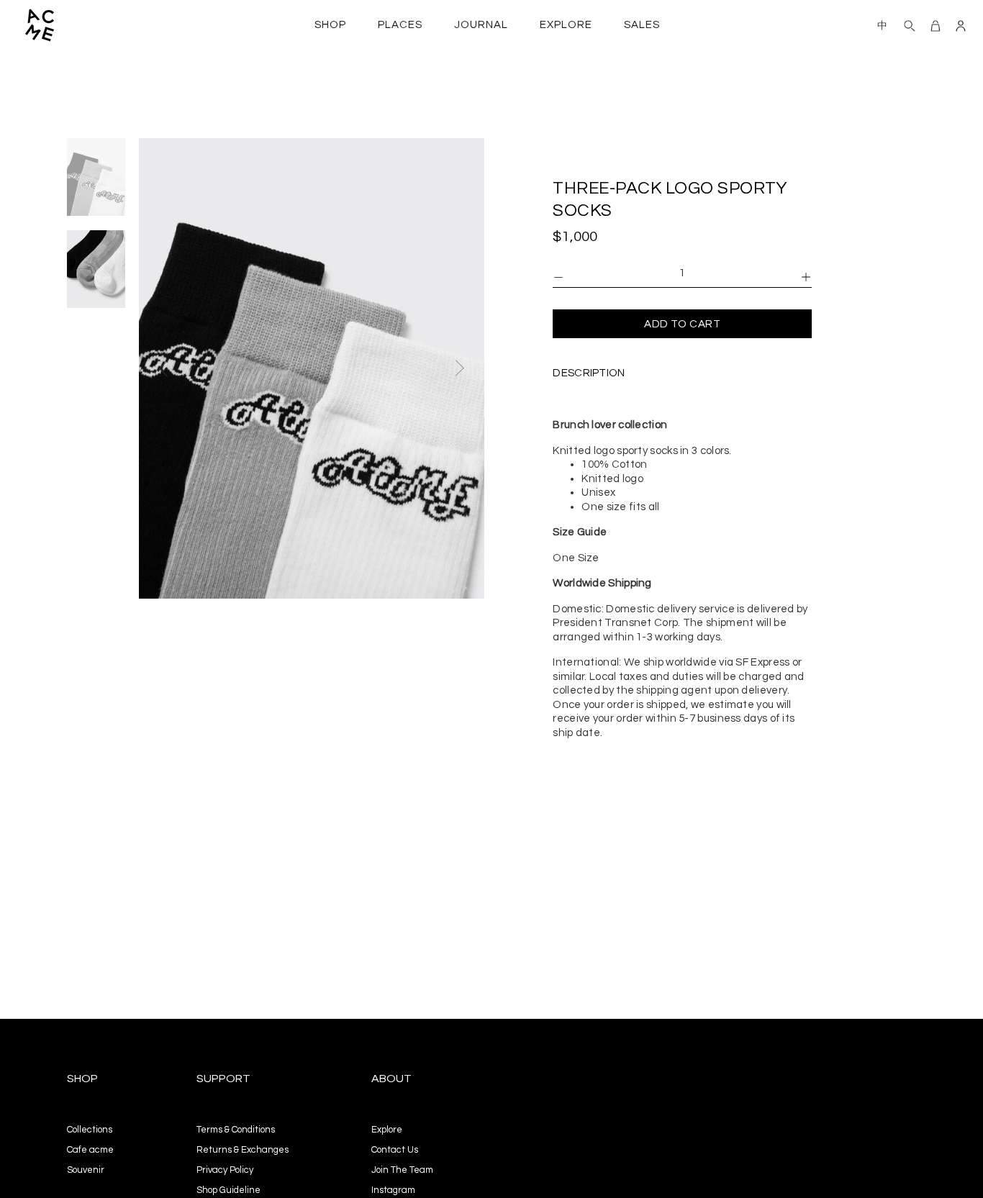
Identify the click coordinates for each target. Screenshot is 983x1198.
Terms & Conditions (235, 1130)
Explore (386, 1130)
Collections (89, 1130)
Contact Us (394, 1150)
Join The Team (402, 1170)
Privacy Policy (224, 1170)
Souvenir (85, 1170)
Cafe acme (90, 1150)
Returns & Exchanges (242, 1150)
